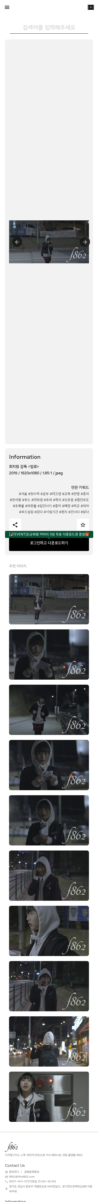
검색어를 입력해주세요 (49, 27)
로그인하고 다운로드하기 (49, 543)
